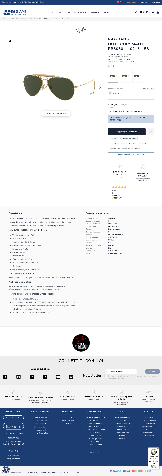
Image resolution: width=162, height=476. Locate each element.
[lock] (119, 166)
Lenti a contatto (40, 424)
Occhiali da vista (40, 418)
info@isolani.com (13, 459)
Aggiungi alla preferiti (150, 131)
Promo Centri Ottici (40, 433)
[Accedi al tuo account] (153, 12)
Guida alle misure (95, 426)
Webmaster (53, 473)
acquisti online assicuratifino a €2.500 (121, 403)
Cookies (43, 473)
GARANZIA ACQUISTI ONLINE (121, 397)
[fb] (5, 377)
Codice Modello (92, 237)
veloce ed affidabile (14, 400)
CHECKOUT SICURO (13, 396)
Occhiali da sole (40, 421)
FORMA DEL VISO (93, 218)
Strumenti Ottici (40, 427)
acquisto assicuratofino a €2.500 (142, 179)
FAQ (95, 448)
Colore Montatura (93, 224)
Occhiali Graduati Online (95, 429)
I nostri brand (40, 430)
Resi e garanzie (95, 438)
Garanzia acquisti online (95, 417)
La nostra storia (149, 420)
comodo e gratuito (67, 400)
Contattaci (149, 435)
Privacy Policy (95, 432)
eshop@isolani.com (13, 441)
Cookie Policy (95, 435)
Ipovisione (122, 438)
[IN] (45, 377)
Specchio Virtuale (93, 221)
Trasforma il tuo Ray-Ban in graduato (131, 144)
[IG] (18, 377)
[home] (14, 12)
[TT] (31, 377)
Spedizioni (95, 442)
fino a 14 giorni (119, 177)
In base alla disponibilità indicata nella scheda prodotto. (40, 401)
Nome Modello (92, 234)
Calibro (89, 242)
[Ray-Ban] (81, 30)
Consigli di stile (148, 89)
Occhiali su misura (122, 423)
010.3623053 (13, 455)
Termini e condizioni (95, 423)
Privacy (137, 376)
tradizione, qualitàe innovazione (148, 401)
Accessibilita (95, 452)
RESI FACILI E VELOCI (119, 173)
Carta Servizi (95, 420)
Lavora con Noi (149, 432)
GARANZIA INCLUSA (142, 174)
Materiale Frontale (93, 245)
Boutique (68, 417)
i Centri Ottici (149, 423)
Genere (89, 229)
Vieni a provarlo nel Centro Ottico (131, 155)
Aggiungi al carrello (126, 131)
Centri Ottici (14, 451)
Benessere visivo (68, 420)
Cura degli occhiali (122, 426)
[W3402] (137, 76)
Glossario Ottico (95, 445)
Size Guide (90, 248)
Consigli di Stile (122, 429)
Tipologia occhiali (93, 232)
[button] (57, 12)
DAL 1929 (148, 396)
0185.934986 (13, 438)
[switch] (153, 466)
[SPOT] (71, 377)
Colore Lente (91, 226)
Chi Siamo (149, 417)
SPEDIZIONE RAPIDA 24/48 (40, 397)
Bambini (122, 435)
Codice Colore (91, 240)
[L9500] (125, 76)
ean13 (88, 253)
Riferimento (90, 251)
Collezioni (68, 423)
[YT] (58, 377)
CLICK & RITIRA (67, 396)
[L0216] (113, 76)
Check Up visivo (122, 432)
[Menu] (157, 449)
